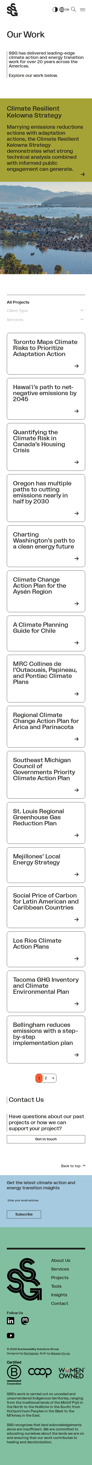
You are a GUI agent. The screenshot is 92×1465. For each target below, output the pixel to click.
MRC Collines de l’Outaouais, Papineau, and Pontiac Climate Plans (45, 673)
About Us (60, 1261)
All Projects (18, 302)
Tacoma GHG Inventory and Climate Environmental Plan (46, 986)
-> (53, 1078)
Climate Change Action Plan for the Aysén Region (39, 586)
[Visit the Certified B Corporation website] (14, 1373)
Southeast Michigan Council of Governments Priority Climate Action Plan (44, 769)
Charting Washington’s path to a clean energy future (44, 541)
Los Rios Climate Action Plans (37, 944)
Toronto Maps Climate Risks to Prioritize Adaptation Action (45, 348)
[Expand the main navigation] (82, 9)
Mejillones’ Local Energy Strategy (36, 859)
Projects (59, 1278)
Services (60, 1269)
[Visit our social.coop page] (25, 1321)
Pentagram (31, 1353)
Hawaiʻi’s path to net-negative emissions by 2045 (44, 393)
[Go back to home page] (12, 9)
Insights (59, 1295)
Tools (56, 1286)
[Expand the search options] (74, 9)
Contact (59, 1303)
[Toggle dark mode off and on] (55, 9)
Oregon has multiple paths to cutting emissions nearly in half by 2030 (42, 492)
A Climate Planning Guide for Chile (40, 628)
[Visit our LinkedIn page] (10, 1321)
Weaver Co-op (60, 1353)
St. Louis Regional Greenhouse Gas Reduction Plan (38, 817)
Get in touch (46, 1139)
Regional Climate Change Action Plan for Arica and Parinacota (46, 721)
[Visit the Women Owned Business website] (72, 1372)
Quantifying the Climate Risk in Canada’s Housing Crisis (39, 441)
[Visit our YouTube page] (10, 1335)
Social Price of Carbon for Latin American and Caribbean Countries (46, 902)
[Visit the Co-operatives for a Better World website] (40, 1373)
